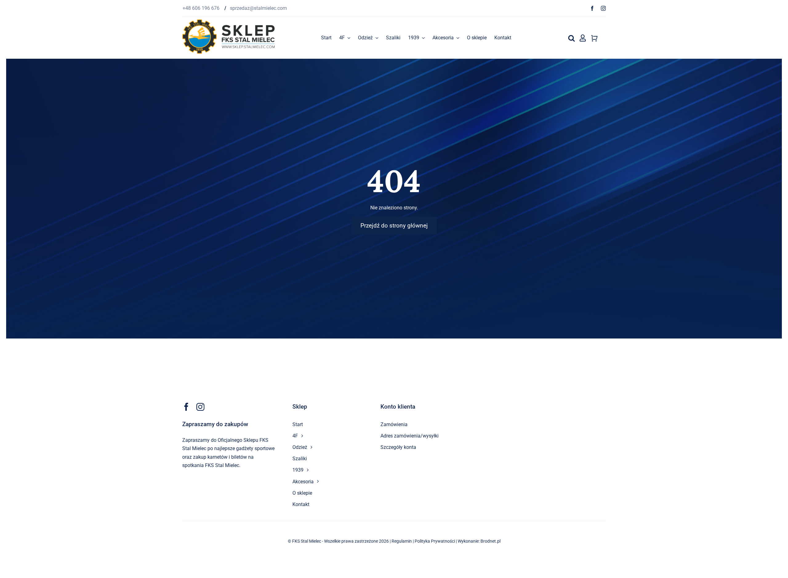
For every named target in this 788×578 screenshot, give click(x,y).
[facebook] (592, 8)
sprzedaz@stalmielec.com (258, 8)
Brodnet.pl (490, 541)
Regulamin (402, 541)
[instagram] (603, 8)
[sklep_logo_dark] (228, 22)
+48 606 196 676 (202, 8)
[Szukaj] (571, 38)
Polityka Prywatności (435, 541)
